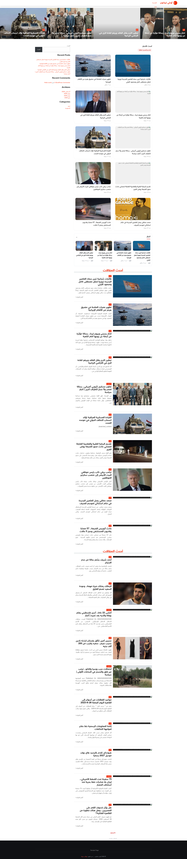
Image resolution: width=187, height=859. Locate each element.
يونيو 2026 (67, 96)
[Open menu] (175, 3)
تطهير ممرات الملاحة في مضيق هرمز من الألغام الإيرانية (124, 255)
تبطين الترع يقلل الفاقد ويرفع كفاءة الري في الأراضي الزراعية (84, 255)
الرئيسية (154, 3)
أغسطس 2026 (66, 92)
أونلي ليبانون (166, 2)
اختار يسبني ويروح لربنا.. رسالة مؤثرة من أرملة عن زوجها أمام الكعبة (104, 255)
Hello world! (48, 82)
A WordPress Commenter (62, 82)
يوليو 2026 (67, 94)
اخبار (155, 7)
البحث (68, 46)
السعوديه (67, 108)
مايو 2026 (67, 98)
